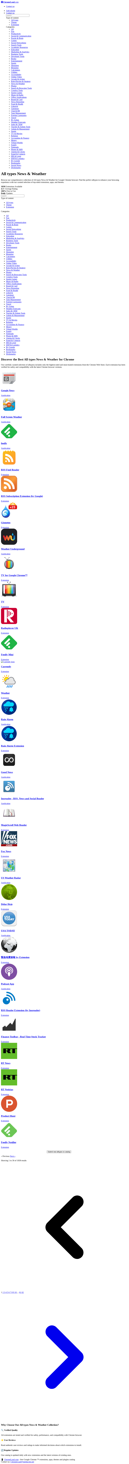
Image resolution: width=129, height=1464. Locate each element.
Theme (14, 22)
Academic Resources (19, 47)
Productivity (16, 34)
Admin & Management (20, 129)
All (12, 29)
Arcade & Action (18, 79)
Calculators (15, 70)
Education (15, 50)
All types (14, 20)
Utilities (14, 72)
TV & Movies (16, 133)
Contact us (10, 6)
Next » (12, 1156)
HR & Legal (16, 156)
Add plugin (10, 11)
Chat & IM (15, 111)
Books (13, 59)
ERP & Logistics (17, 158)
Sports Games (16, 93)
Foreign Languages (18, 115)
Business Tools (17, 54)
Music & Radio (17, 95)
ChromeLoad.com (11, 1459)
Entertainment (16, 61)
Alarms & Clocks (18, 152)
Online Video (16, 77)
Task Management (18, 113)
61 (20, 1292)
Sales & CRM (16, 124)
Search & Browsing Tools (21, 88)
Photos (14, 86)
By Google (15, 161)
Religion (14, 136)
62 (23, 1292)
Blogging (15, 68)
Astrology (15, 109)
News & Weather (18, 84)
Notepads (15, 147)
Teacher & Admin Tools (20, 127)
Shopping (15, 65)
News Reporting (17, 102)
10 (16, 1292)
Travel (13, 118)
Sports (13, 63)
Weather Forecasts (18, 122)
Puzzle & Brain (17, 38)
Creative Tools (17, 90)
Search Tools (16, 45)
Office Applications (19, 97)
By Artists (15, 120)
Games (14, 40)
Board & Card (16, 99)
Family (14, 145)
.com (11, 2)
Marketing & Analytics (20, 52)
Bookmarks (15, 163)
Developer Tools (17, 56)
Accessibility (16, 74)
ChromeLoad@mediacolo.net (22, 1462)
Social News (16, 165)
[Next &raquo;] (64, 1420)
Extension (15, 25)
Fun (12, 31)
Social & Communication (21, 36)
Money (14, 140)
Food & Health (17, 104)
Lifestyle (14, 106)
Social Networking (18, 43)
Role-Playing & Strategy (21, 81)
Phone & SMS (17, 149)
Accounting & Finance (20, 138)
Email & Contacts (18, 154)
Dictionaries (16, 168)
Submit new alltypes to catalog (59, 1152)
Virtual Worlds (17, 143)
